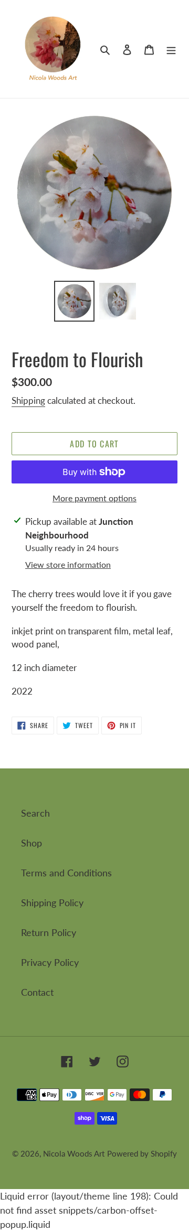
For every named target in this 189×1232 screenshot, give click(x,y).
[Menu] (171, 49)
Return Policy (48, 932)
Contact (37, 992)
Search (35, 813)
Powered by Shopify (142, 1153)
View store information (68, 564)
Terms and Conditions (66, 872)
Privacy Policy (50, 962)
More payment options (94, 498)
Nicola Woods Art (73, 1153)
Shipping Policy (52, 902)
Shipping (28, 400)
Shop (31, 843)
